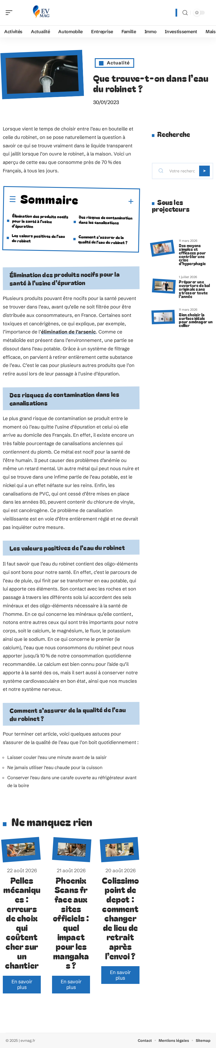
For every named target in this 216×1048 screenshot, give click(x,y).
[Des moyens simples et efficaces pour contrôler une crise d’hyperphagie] (162, 248)
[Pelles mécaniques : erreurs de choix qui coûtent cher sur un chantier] (21, 849)
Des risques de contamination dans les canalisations (106, 219)
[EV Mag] (40, 12)
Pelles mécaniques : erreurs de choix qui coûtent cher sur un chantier (21, 922)
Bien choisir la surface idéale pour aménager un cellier (196, 320)
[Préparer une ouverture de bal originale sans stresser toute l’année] (164, 286)
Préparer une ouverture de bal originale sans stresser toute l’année (194, 289)
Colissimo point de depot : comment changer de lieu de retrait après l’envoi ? (120, 918)
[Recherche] (185, 12)
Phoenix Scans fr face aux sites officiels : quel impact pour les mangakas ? (71, 922)
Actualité (118, 63)
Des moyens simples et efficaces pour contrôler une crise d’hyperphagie (192, 254)
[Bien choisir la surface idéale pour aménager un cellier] (163, 317)
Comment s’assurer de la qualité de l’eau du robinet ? (102, 239)
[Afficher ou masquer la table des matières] (106, 201)
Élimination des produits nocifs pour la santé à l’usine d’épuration (40, 221)
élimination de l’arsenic (68, 332)
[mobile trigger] (10, 12)
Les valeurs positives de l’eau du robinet (38, 237)
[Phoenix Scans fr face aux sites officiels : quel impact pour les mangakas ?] (71, 849)
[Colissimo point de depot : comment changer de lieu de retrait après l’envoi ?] (119, 849)
